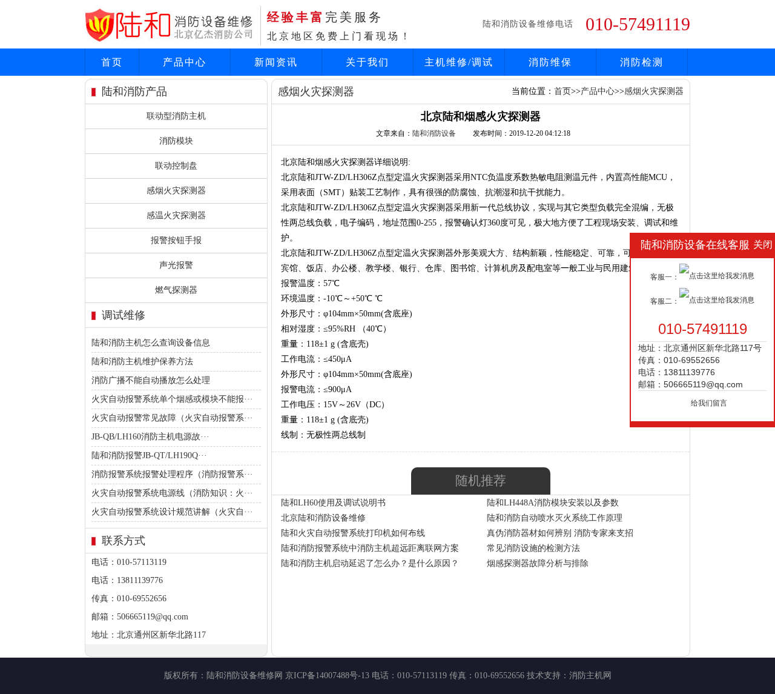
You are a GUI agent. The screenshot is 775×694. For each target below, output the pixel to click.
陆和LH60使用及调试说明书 (333, 502)
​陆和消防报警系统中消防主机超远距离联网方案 (370, 548)
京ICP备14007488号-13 (327, 675)
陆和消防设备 (434, 133)
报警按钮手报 (176, 240)
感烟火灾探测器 (176, 190)
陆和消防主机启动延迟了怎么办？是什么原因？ (370, 563)
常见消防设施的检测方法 (533, 548)
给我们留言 (709, 403)
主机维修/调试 (458, 62)
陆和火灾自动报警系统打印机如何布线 (353, 533)
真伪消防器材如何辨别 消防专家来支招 (560, 533)
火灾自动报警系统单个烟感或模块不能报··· (172, 399)
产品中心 (184, 62)
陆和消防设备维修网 (244, 675)
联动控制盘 (176, 165)
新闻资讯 (276, 62)
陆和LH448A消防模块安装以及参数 (553, 502)
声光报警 (176, 265)
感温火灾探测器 (176, 215)
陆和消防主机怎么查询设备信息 (150, 342)
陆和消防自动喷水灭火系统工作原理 (554, 517)
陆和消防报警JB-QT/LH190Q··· (149, 455)
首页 (112, 62)
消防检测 (642, 62)
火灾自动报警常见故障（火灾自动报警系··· (172, 417)
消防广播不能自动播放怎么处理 (150, 380)
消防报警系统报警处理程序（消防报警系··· (172, 474)
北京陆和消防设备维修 (323, 517)
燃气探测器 (176, 290)
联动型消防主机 (176, 116)
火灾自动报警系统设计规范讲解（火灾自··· (172, 511)
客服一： (664, 277)
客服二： (664, 301)
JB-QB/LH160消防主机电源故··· (150, 436)
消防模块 (176, 140)
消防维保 (550, 62)
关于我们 (367, 62)
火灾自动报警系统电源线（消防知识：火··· (172, 493)
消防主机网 (590, 675)
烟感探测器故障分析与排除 (538, 563)
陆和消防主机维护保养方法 (142, 361)
